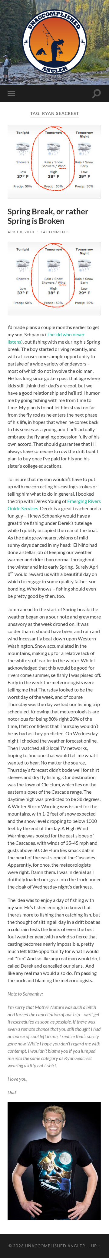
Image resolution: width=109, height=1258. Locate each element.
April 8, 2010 (21, 232)
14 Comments (55, 232)
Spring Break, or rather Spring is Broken (48, 216)
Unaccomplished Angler (55, 1245)
